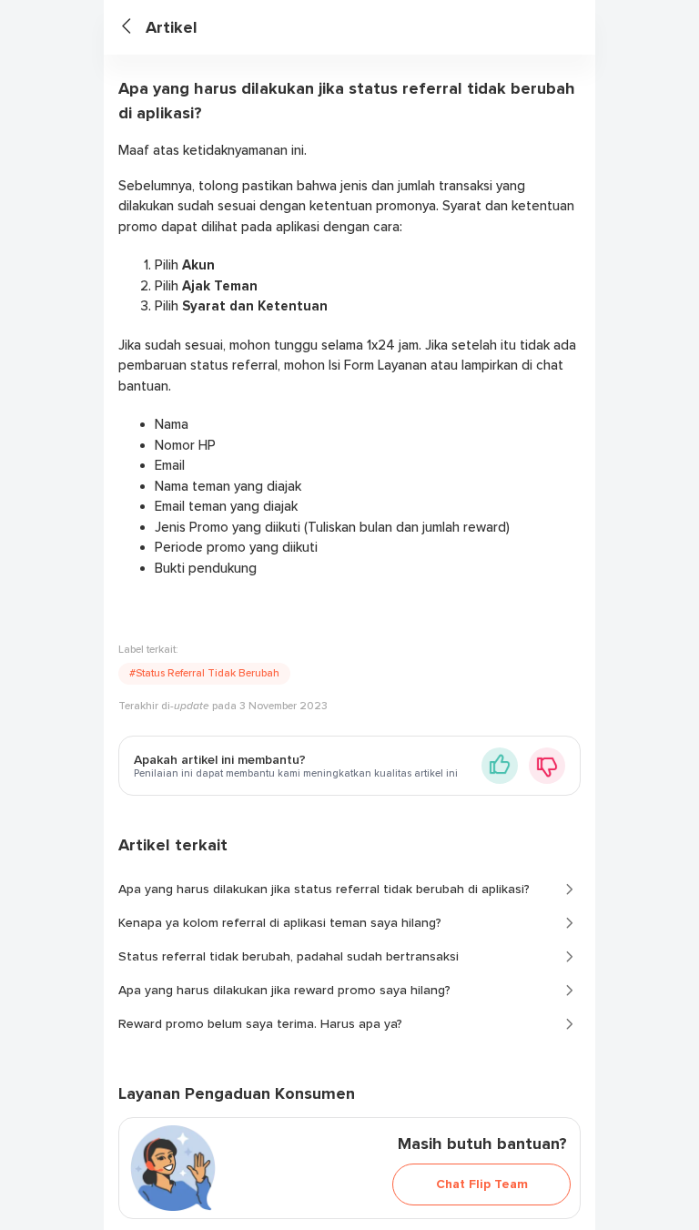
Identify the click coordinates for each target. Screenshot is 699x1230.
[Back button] (134, 27)
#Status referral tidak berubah (204, 673)
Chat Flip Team (482, 1184)
